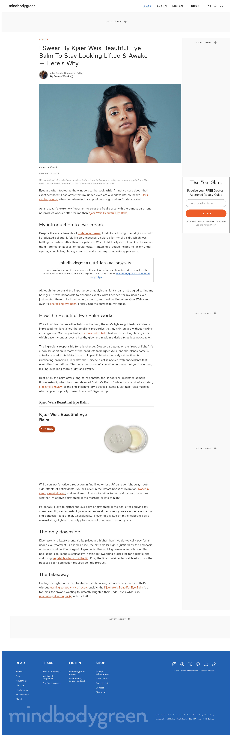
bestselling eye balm (63, 303)
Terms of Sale (166, 715)
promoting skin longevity (55, 596)
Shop (100, 663)
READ (147, 6)
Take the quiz (102, 683)
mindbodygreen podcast (77, 672)
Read (20, 663)
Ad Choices (171, 719)
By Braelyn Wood (59, 76)
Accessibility (160, 719)
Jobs (158, 715)
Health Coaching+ (51, 671)
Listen (75, 663)
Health (19, 671)
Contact (100, 688)
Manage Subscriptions (103, 672)
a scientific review (50, 386)
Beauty (43, 39)
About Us (100, 692)
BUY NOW (47, 429)
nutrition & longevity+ (47, 677)
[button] (71, 76)
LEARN (162, 6)
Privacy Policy (209, 225)
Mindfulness (22, 690)
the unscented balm (94, 333)
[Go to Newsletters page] (209, 6)
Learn (48, 663)
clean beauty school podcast (77, 679)
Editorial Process (195, 719)
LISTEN (177, 6)
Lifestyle (20, 685)
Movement (21, 681)
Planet (19, 699)
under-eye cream (89, 233)
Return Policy (209, 715)
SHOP (195, 6)
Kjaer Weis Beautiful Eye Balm (108, 213)
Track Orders (102, 678)
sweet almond (56, 493)
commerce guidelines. (132, 180)
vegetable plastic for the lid (70, 558)
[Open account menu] (221, 6)
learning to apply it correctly (68, 587)
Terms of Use (178, 715)
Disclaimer (188, 715)
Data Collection (182, 719)
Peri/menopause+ (51, 683)
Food (18, 676)
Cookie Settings (208, 719)
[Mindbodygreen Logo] (22, 6)
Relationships (22, 694)
